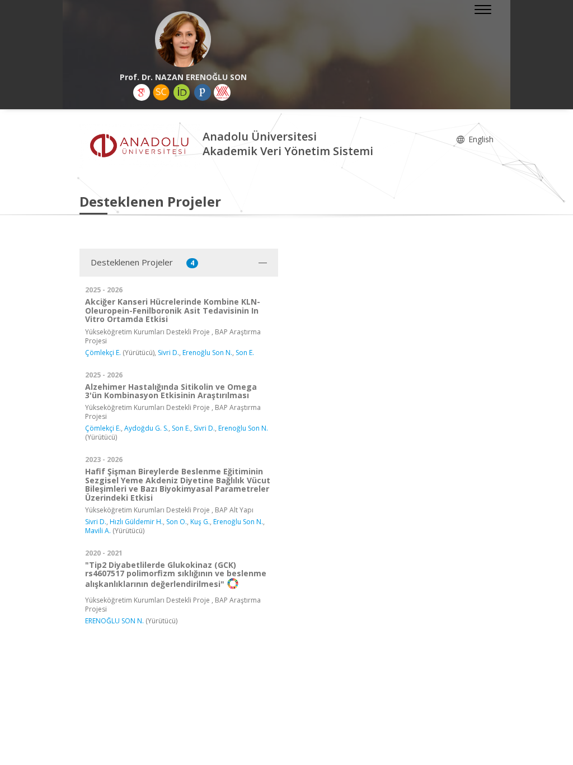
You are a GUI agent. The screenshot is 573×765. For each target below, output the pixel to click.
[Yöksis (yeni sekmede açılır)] (222, 92)
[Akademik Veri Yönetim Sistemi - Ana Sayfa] (141, 145)
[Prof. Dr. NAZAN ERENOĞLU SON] (182, 39)
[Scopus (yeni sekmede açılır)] (161, 92)
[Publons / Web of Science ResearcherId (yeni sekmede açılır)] (202, 92)
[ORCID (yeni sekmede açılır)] (181, 92)
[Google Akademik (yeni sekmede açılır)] (141, 92)
